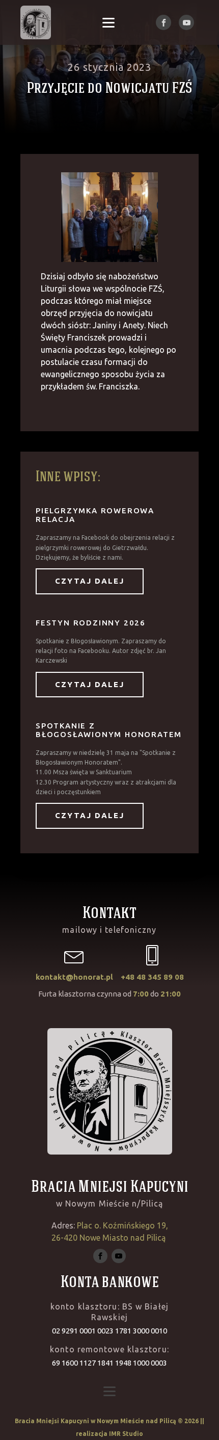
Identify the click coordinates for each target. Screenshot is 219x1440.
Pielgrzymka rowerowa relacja (95, 515)
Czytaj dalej (89, 581)
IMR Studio (126, 1433)
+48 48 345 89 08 (152, 977)
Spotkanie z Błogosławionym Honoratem (109, 730)
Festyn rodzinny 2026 (91, 623)
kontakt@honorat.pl (74, 977)
